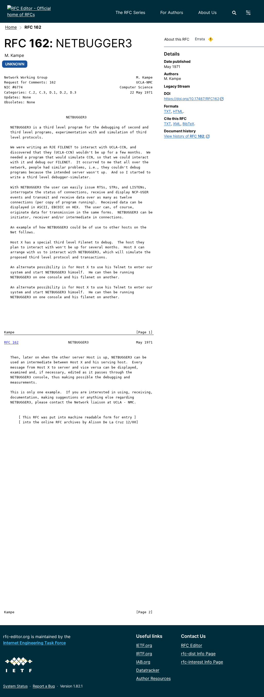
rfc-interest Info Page (202, 661)
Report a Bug (44, 686)
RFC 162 (11, 342)
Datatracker (147, 670)
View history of (184, 136)
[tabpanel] (214, 96)
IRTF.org (144, 653)
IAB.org (143, 661)
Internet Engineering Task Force (34, 642)
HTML (178, 111)
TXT (167, 111)
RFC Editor (191, 645)
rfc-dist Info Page (198, 653)
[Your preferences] (251, 12)
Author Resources (153, 678)
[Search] (234, 13)
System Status (15, 686)
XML (176, 123)
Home (11, 27)
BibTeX (188, 123)
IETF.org (144, 645)
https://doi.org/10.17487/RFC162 (191, 98)
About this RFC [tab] (176, 39)
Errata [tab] (203, 39)
